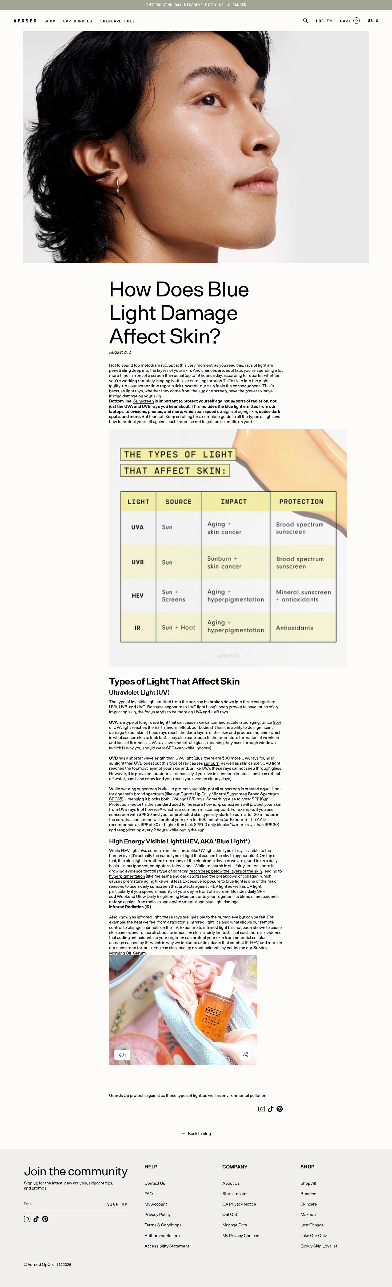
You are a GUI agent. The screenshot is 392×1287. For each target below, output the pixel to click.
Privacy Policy (158, 1214)
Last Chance (312, 1224)
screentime (148, 385)
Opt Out (229, 1214)
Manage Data (234, 1224)
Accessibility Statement (167, 1245)
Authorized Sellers (162, 1235)
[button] (50, 20)
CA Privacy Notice (239, 1203)
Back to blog (199, 1133)
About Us (231, 1183)
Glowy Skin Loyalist (319, 1245)
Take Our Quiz (314, 1235)
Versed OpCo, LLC (45, 1264)
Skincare (309, 1203)
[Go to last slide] (9, 5)
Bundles (308, 1193)
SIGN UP (117, 1204)
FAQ (149, 1193)
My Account (156, 1203)
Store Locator (235, 1193)
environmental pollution (244, 1095)
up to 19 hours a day (204, 375)
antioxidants (142, 937)
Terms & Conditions (163, 1224)
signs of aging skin (240, 411)
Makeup (308, 1214)
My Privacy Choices (240, 1235)
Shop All (308, 1183)
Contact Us (155, 1183)
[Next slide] (383, 5)
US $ (373, 20)
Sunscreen (143, 400)
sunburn (211, 762)
